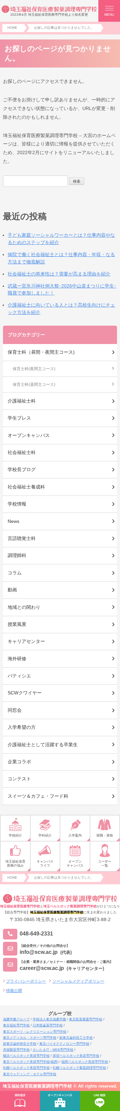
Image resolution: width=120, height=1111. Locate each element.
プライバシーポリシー (26, 981)
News (13, 521)
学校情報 (17, 504)
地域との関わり (24, 607)
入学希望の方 (22, 727)
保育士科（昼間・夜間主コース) (41, 352)
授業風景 (17, 624)
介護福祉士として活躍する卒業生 (43, 744)
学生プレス (19, 418)
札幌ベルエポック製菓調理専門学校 (79, 1068)
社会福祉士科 (22, 452)
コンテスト (19, 778)
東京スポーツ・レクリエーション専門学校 (34, 1031)
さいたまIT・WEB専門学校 (53, 1049)
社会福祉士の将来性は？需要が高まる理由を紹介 (59, 273)
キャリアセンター (26, 641)
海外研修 (17, 658)
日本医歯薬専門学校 (48, 1025)
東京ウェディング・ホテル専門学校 (29, 1074)
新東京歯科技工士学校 (76, 1037)
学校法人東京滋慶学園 (49, 1019)
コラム (15, 572)
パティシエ (19, 675)
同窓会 (15, 710)
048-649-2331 (36, 934)
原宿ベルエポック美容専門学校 (76, 1056)
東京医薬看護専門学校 (85, 1019)
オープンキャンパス (29, 435)
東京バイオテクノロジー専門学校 (64, 1043)
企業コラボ (19, 761)
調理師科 (17, 555)
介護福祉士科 (22, 401)
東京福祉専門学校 (16, 1025)
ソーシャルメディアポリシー (78, 981)
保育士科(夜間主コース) (34, 369)
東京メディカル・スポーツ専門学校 (29, 1037)
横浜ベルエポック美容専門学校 (26, 1056)
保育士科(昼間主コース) (34, 384)
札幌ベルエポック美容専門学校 (26, 1068)
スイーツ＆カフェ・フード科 (38, 796)
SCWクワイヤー (25, 692)
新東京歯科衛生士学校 (19, 1043)
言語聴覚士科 (22, 538)
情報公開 (14, 991)
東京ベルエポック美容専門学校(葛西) (30, 1062)
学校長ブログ (22, 469)
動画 (12, 589)
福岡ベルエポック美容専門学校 (84, 1062)
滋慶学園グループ (16, 1019)
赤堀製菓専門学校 (16, 1049)
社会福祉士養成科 (26, 486)
